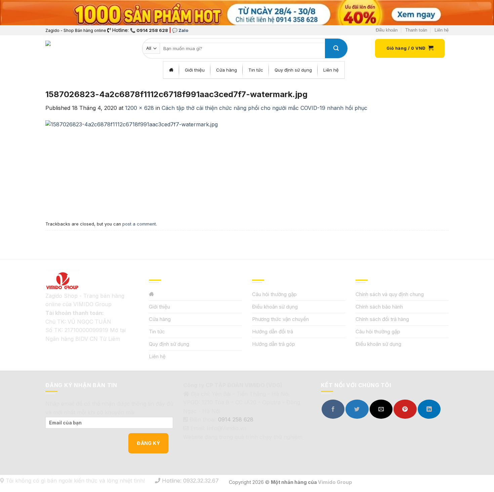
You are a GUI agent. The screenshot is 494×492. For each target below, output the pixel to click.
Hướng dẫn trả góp (273, 344)
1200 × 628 (139, 108)
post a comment (139, 224)
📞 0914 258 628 (149, 30)
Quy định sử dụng (169, 344)
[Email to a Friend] (381, 409)
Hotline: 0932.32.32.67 (189, 480)
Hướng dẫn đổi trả (272, 331)
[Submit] (336, 48)
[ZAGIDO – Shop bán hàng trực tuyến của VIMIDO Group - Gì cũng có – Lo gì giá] (60, 48)
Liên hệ (442, 30)
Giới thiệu (159, 306)
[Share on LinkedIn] (429, 409)
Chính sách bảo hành (379, 306)
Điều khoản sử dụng (275, 306)
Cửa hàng (160, 319)
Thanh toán (416, 30)
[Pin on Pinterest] (405, 409)
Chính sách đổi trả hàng (382, 319)
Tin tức (157, 331)
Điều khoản (387, 30)
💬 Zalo (180, 30)
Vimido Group (335, 482)
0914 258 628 (235, 419)
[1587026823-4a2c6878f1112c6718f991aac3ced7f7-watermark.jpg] (131, 165)
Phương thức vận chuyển (280, 319)
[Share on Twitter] (356, 409)
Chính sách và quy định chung (390, 294)
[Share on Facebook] (333, 409)
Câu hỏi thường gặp (274, 294)
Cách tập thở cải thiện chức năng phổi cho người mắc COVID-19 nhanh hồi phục (264, 108)
